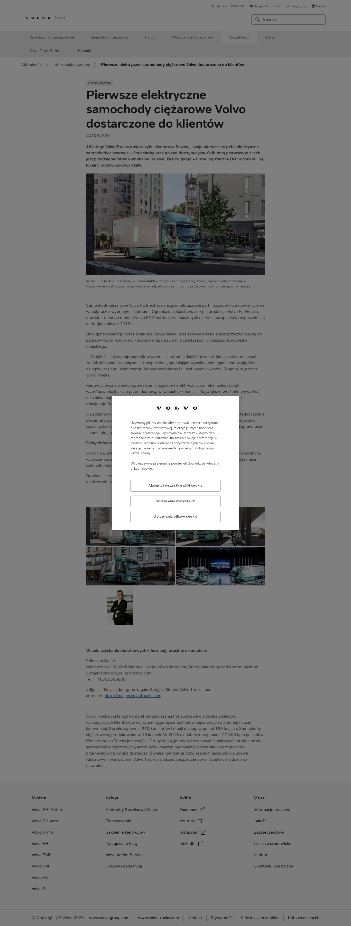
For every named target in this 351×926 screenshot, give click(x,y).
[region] (175, 463)
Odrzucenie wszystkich (175, 501)
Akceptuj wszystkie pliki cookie (175, 485)
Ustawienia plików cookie (175, 516)
